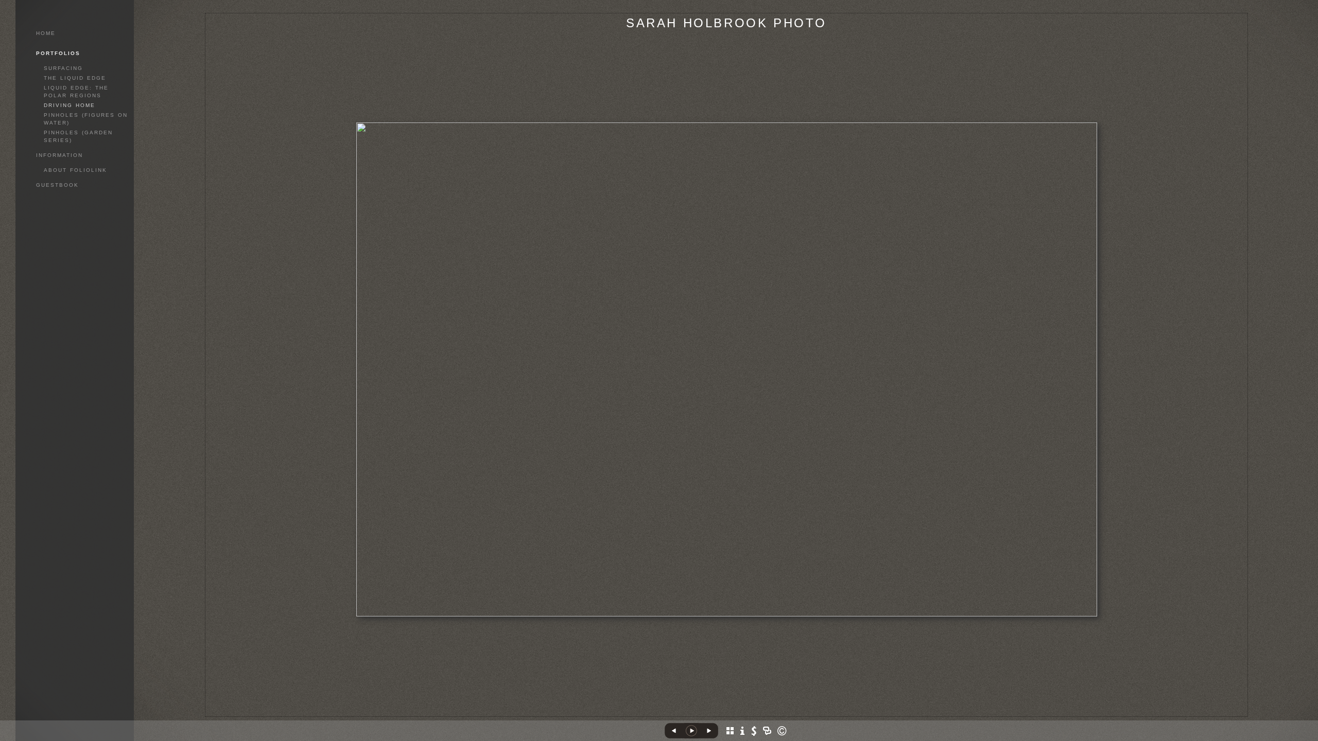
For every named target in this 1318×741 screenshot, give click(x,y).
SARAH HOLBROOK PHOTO (726, 23)
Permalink (727, 708)
